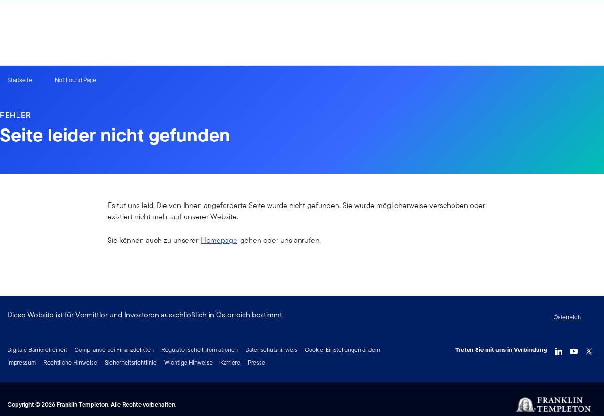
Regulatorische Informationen (199, 349)
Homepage (219, 240)
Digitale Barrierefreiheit (37, 349)
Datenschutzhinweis (271, 349)
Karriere (230, 362)
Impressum (22, 362)
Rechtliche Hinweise (70, 362)
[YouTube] (573, 349)
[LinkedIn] (558, 349)
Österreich (567, 317)
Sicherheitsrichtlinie (131, 362)
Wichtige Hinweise (188, 362)
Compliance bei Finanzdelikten (114, 349)
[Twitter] (588, 349)
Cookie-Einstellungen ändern (342, 349)
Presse (256, 362)
